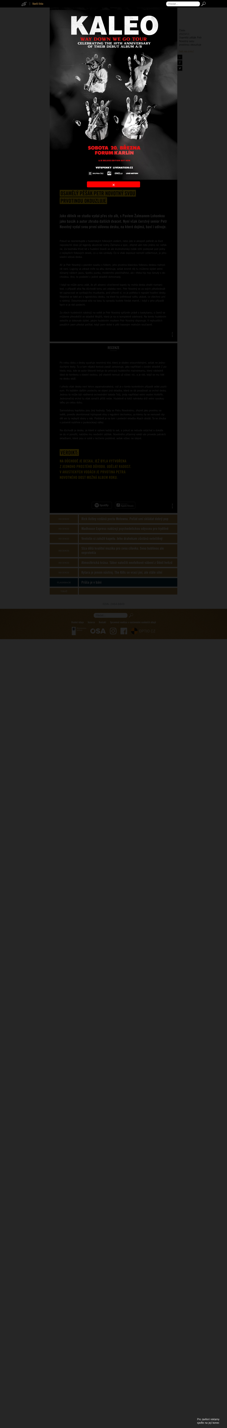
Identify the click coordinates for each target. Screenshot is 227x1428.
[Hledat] (203, 3)
